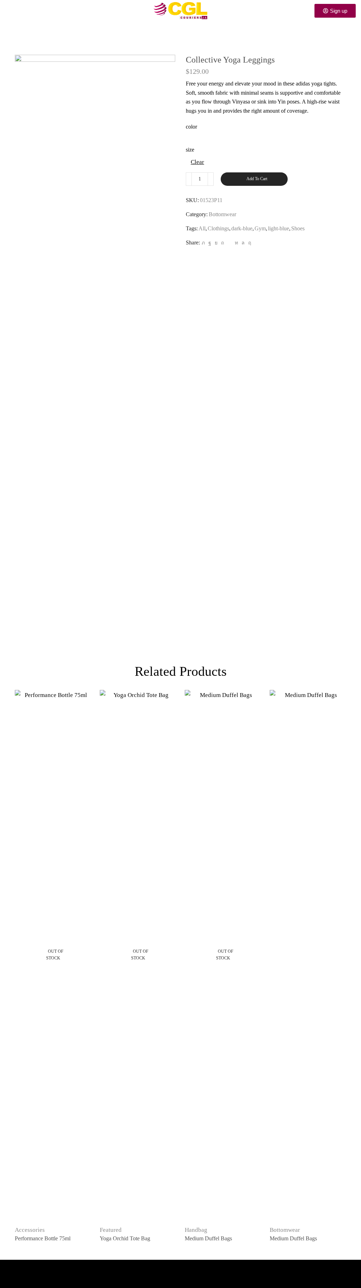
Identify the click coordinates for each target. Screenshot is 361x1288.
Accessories (30, 1230)
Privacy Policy (25, 1270)
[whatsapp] (243, 243)
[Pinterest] (222, 243)
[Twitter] (203, 243)
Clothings (218, 228)
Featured (111, 1230)
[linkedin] (236, 243)
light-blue (278, 228)
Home (162, 37)
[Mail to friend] (229, 243)
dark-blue (241, 228)
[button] (8, 10)
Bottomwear (191, 37)
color (191, 127)
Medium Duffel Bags (208, 1238)
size (190, 150)
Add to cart (256, 178)
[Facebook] (210, 243)
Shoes (298, 228)
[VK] (216, 243)
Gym (260, 228)
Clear (197, 162)
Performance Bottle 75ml (43, 1238)
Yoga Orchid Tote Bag (125, 1238)
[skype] (248, 243)
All (202, 228)
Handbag (196, 1230)
